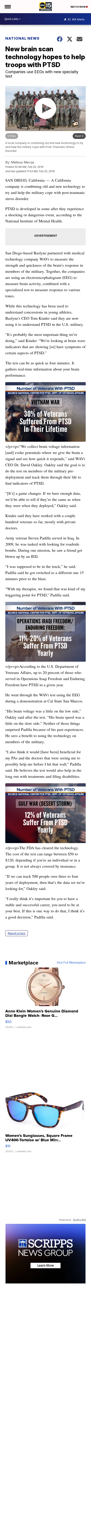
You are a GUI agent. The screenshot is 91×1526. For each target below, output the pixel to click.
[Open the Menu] (7, 6)
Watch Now (78, 6)
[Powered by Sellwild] (79, 1219)
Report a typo (16, 933)
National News (22, 38)
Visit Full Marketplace (71, 962)
